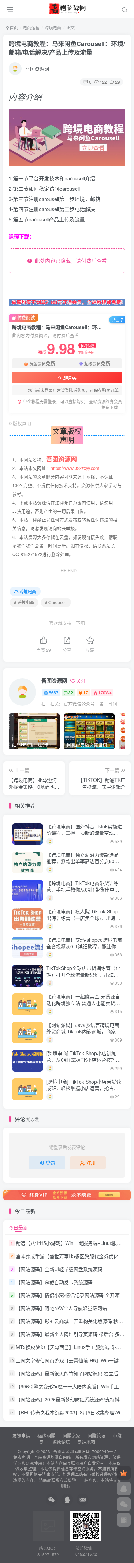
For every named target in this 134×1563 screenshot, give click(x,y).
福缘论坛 (60, 1442)
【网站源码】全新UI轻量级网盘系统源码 (59, 1269)
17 (85, 692)
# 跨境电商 (24, 602)
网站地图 (86, 1442)
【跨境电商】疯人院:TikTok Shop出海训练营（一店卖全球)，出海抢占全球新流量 (83, 918)
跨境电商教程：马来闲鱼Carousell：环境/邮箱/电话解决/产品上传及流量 (67, 48)
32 (70, 692)
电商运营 (31, 27)
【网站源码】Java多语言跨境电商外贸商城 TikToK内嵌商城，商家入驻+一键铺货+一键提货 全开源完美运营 (83, 1034)
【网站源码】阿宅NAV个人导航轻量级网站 (61, 1308)
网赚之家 (71, 1435)
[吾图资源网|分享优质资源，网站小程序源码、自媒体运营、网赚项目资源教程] (67, 7)
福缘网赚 (47, 1435)
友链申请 (21, 1435)
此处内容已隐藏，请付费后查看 (69, 260)
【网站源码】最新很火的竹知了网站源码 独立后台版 (72, 1373)
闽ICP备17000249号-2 (96, 1451)
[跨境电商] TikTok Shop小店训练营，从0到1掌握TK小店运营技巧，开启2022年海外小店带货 (83, 1060)
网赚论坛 (96, 1435)
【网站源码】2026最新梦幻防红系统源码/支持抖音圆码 (75, 1399)
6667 (53, 692)
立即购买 (67, 377)
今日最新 (18, 1227)
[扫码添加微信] (124, 1504)
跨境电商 (53, 27)
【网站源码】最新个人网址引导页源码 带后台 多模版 (72, 1334)
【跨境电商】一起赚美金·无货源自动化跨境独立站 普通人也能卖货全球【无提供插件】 (83, 1003)
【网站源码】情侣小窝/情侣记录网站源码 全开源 (68, 1295)
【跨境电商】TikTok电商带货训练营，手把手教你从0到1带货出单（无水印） (82, 890)
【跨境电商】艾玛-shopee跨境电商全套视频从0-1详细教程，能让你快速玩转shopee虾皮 (84, 946)
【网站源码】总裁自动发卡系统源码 (54, 1282)
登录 (50, 1162)
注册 (91, 1162)
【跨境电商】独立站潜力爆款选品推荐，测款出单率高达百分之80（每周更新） (82, 861)
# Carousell (56, 602)
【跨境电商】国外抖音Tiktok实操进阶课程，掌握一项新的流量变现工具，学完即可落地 (84, 833)
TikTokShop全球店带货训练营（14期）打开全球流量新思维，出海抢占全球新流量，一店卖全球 (83, 975)
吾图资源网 (37, 68)
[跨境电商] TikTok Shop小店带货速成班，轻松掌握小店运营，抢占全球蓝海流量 (83, 1088)
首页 (13, 27)
